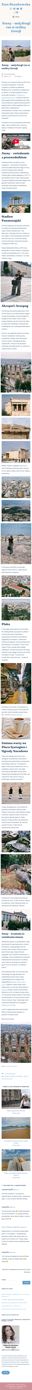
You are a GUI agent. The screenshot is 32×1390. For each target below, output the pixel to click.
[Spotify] (21, 9)
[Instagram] (11, 9)
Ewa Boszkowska (16, 4)
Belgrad (4, 990)
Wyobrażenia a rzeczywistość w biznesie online (14, 1303)
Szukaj (4, 1279)
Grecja (10, 1066)
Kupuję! (5, 1372)
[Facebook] (14, 9)
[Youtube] (18, 9)
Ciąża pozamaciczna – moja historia (11, 1306)
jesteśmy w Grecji (16, 715)
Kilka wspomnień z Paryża (16, 1111)
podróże (14, 1066)
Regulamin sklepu (22, 1386)
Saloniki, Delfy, (16, 982)
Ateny (6, 1066)
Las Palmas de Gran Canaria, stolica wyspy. (16, 1142)
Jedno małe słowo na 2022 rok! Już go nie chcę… (14, 1309)
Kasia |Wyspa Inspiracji (11, 1227)
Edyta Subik (19, 1388)
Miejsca (19, 76)
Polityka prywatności (10, 1386)
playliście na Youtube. (9, 1005)
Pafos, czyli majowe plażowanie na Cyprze (16, 1174)
